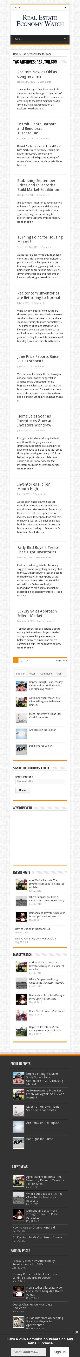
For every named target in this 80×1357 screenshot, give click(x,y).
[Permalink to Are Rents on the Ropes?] (21, 734)
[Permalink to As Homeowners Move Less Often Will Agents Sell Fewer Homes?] (21, 702)
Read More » (35, 108)
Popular (20, 673)
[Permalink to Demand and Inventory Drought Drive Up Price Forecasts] (21, 917)
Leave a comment (43, 557)
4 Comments (38, 303)
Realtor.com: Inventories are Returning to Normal (38, 295)
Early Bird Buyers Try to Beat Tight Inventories (37, 549)
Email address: (24, 776)
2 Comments (44, 82)
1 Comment (43, 195)
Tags (58, 673)
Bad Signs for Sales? (40, 745)
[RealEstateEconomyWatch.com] (40, 25)
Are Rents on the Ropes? (42, 729)
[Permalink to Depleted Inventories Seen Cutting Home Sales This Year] (21, 1031)
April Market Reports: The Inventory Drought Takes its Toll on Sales (46, 884)
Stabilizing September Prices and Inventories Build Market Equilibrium (38, 185)
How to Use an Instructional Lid (32, 928)
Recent (32, 673)
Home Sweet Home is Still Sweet (46, 1011)
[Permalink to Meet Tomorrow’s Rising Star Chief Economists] (21, 718)
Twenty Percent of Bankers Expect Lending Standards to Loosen (35, 1275)
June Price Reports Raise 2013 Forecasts (38, 358)
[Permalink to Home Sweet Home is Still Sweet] (21, 1015)
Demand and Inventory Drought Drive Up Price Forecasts (42, 1214)
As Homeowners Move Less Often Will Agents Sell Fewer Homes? (44, 701)
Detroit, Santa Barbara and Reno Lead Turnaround (37, 128)
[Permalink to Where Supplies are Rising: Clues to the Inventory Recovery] (21, 901)
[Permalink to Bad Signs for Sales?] (21, 749)
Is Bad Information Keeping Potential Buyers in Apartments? (44, 1321)
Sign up (60, 1352)
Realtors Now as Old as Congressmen (37, 74)
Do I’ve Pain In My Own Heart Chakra (35, 938)
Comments (46, 673)
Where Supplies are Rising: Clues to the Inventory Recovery (44, 1197)
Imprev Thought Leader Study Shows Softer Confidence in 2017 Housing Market (46, 685)
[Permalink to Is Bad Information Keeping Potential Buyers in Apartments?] (18, 1322)
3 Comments (39, 494)
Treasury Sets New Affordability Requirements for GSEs (33, 1262)
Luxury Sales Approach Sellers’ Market (37, 613)
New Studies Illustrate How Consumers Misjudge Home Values (44, 1291)
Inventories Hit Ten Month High (33, 486)
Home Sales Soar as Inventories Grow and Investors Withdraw (36, 420)
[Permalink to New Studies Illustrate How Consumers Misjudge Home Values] (18, 1291)
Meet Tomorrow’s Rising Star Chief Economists (43, 1108)
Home (16, 53)
